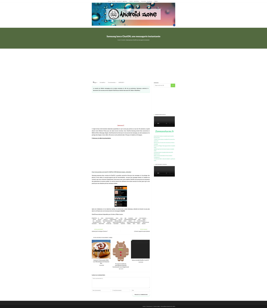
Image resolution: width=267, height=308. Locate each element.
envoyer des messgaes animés (130, 219)
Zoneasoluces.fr (150, 306)
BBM (125, 218)
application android (109, 218)
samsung (109, 222)
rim (104, 222)
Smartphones (149, 1)
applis (117, 218)
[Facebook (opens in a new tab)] (174, 25)
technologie (108, 223)
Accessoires (143, 1)
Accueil (109, 1)
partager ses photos (97, 222)
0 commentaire (111, 82)
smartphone (101, 223)
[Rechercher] (173, 85)
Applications (125, 1)
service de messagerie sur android (133, 222)
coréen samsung (113, 219)
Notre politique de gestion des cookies (168, 306)
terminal (129, 223)
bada (121, 218)
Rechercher (156, 82)
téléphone (123, 223)
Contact (144, 306)
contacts (106, 219)
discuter (120, 219)
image (139, 219)
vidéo (134, 223)
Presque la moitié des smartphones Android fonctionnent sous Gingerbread (121, 265)
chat (136, 218)
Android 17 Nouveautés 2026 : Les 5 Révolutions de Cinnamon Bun (101, 261)
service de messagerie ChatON (119, 222)
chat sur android (142, 218)
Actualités (114, 1)
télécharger (115, 223)
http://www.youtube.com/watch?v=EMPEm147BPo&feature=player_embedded (111, 172)
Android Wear (136, 1)
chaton (94, 219)
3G (98, 218)
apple (102, 218)
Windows (143, 223)
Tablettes (156, 1)
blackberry (130, 218)
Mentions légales (157, 306)
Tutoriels (131, 1)
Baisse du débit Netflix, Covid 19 (140, 260)
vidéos (138, 223)
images (144, 219)
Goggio (95, 82)
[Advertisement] (133, 63)
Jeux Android (119, 1)
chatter (99, 219)
